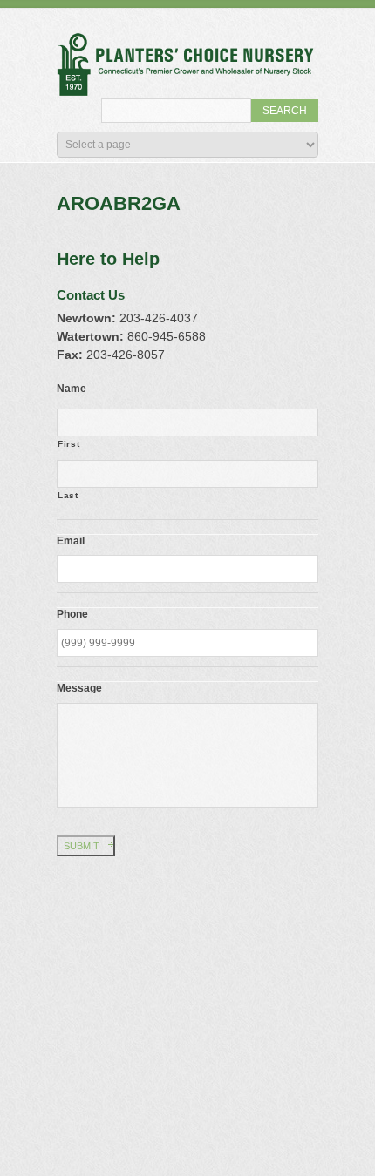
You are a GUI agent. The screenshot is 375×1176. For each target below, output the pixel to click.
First (68, 444)
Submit (81, 846)
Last (68, 495)
